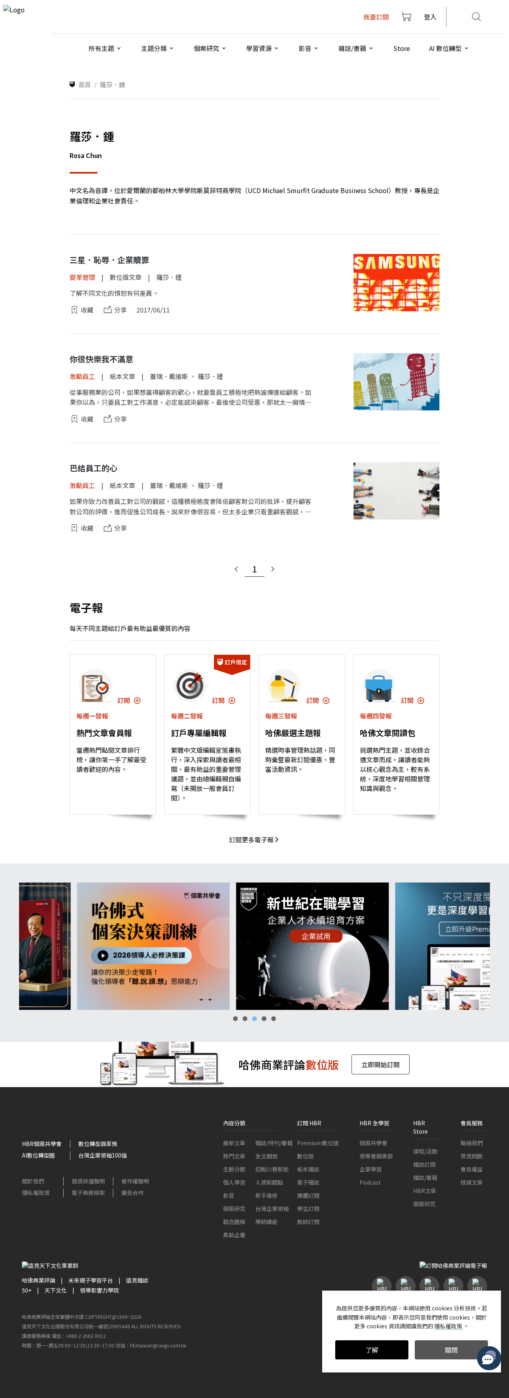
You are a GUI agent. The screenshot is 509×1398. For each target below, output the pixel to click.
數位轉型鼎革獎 (97, 1144)
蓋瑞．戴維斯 (169, 376)
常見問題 (471, 1156)
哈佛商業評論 (38, 1280)
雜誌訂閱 (424, 1164)
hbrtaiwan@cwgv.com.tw (158, 1345)
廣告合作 (132, 1193)
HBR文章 (424, 1191)
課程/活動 (425, 1151)
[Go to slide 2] (245, 1018)
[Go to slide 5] (273, 1018)
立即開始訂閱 (380, 1064)
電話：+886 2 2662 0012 (79, 1335)
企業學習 (370, 1169)
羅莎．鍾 (169, 277)
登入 (430, 16)
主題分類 (234, 1169)
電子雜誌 (308, 1182)
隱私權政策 (36, 1193)
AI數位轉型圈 (38, 1155)
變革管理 (82, 277)
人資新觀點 (269, 1182)
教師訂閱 (308, 1222)
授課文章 (471, 1182)
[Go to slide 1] (235, 1018)
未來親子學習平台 (90, 1280)
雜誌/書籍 (425, 1177)
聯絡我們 (471, 1143)
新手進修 (266, 1195)
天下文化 (56, 1290)
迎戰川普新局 (272, 1169)
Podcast (370, 1182)
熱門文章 (234, 1156)
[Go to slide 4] (264, 1018)
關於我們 (33, 1181)
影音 (228, 1195)
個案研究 (234, 1209)
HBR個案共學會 (42, 1144)
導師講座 (266, 1222)
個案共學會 (373, 1143)
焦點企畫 (234, 1235)
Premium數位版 (318, 1143)
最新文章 (234, 1143)
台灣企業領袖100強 (102, 1155)
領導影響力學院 (99, 1290)
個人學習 (234, 1182)
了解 (371, 1350)
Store (401, 48)
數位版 (305, 1156)
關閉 (451, 1350)
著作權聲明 (135, 1181)
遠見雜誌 (137, 1280)
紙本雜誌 (308, 1169)
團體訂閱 (308, 1195)
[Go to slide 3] (254, 1018)
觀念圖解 (234, 1222)
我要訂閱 (376, 16)
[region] (254, 946)
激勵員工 (82, 376)
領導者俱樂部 (376, 1156)
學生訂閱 (308, 1209)
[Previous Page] (236, 569)
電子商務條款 (88, 1193)
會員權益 (471, 1169)
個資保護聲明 (88, 1181)
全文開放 (266, 1156)
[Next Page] (273, 569)
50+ (26, 1290)
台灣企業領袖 (272, 1209)
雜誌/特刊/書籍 (274, 1143)
